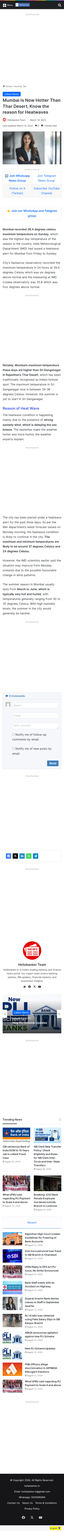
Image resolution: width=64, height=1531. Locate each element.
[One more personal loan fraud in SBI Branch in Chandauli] (12, 1256)
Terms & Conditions (46, 1502)
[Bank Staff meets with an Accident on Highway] (12, 1287)
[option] (32, 1013)
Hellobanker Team (16, 120)
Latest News (12, 94)
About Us (27, 1502)
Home (8, 86)
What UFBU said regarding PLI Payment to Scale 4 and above (16, 1198)
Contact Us (13, 1502)
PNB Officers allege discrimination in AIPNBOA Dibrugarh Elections (41, 1368)
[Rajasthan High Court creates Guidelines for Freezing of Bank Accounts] (12, 1239)
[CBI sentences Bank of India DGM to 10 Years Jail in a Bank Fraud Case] (16, 1135)
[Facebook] (8, 856)
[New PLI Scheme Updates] (12, 1353)
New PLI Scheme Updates (29, 1022)
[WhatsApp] (28, 856)
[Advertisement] (32, 49)
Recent (32, 1222)
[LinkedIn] (22, 856)
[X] (15, 856)
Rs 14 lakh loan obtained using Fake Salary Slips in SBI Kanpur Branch (42, 1319)
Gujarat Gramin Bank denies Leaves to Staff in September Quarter (42, 1302)
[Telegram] (35, 856)
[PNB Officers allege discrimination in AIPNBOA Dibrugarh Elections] (12, 1369)
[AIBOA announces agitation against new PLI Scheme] (12, 1337)
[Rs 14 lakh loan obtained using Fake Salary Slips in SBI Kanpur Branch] (12, 1320)
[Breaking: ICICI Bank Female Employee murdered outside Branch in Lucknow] (47, 1183)
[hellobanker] (22, 5)
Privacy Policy (32, 1508)
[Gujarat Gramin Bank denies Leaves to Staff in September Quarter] (12, 1303)
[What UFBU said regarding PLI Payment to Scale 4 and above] (16, 1183)
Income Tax (20, 86)
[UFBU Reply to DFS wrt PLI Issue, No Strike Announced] (12, 1271)
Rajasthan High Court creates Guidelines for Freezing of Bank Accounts (42, 1237)
